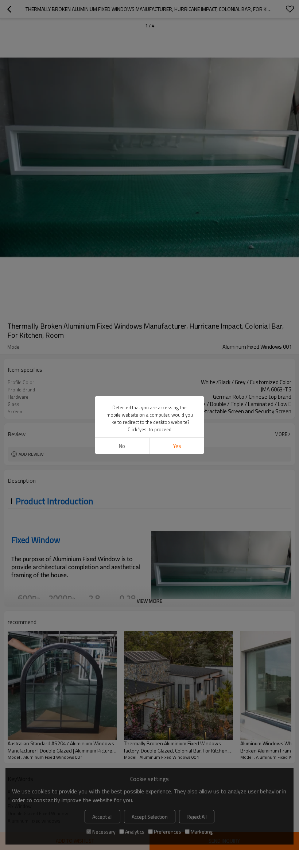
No (122, 446)
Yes (177, 446)
